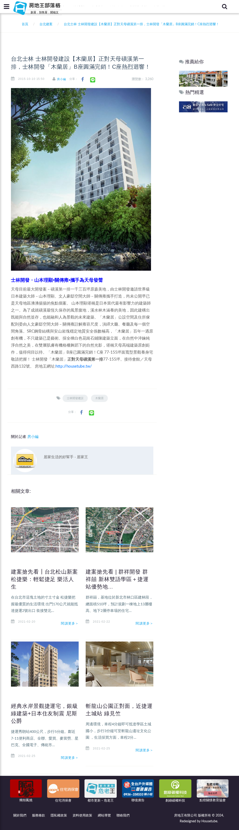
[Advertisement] (203, 185)
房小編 (61, 79)
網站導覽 (104, 815)
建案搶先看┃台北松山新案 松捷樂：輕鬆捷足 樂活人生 (44, 579)
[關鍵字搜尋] (224, 6)
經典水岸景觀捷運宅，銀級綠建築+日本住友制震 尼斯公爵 (44, 713)
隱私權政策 (59, 815)
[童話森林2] (203, 78)
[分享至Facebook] (82, 79)
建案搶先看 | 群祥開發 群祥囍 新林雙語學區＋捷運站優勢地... (117, 579)
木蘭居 (99, 398)
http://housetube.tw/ (74, 366)
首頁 (24, 24)
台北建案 (46, 24)
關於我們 (19, 815)
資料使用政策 (82, 815)
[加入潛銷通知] (203, 106)
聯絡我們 (123, 815)
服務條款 (38, 815)
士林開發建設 (75, 398)
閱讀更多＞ (70, 623)
